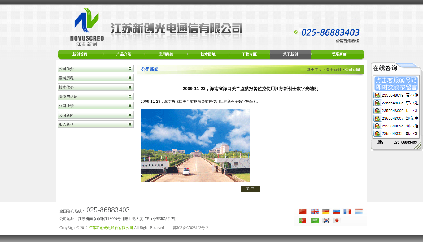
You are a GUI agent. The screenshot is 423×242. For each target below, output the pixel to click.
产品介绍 (123, 54)
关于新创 (290, 54)
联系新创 (339, 54)
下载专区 (249, 54)
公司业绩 (66, 106)
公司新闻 (66, 115)
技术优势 (66, 87)
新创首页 (79, 54)
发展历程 (66, 78)
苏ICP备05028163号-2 (190, 228)
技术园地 (208, 54)
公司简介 (66, 69)
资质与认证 (68, 96)
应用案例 (166, 54)
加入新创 (66, 124)
